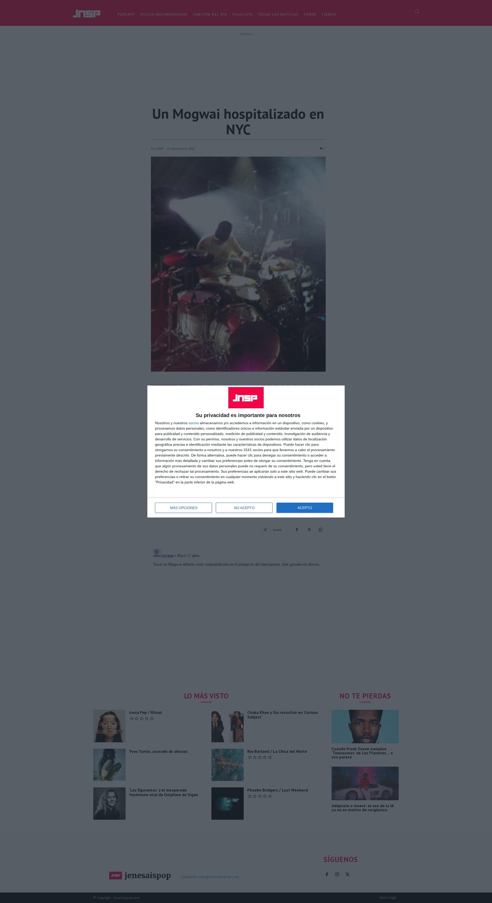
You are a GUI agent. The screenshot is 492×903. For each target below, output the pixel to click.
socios (194, 423)
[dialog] (246, 451)
